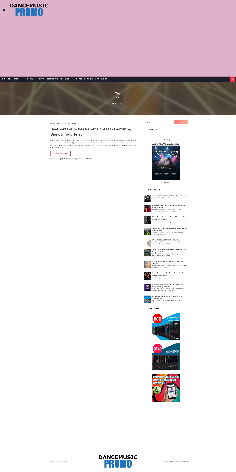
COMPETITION (62, 123)
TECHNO (82, 79)
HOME (4, 79)
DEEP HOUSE (64, 79)
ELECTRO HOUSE (52, 79)
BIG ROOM (30, 79)
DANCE (23, 79)
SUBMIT (104, 79)
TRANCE (90, 79)
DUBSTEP (74, 79)
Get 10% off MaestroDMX (165, 144)
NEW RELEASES (13, 79)
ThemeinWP (184, 461)
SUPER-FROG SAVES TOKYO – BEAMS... (165, 240)
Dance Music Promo (85, 159)
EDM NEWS (72, 123)
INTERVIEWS (40, 79)
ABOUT (96, 79)
